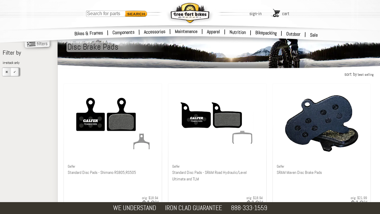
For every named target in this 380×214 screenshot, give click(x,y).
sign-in (255, 13)
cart (285, 13)
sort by (358, 74)
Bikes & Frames (89, 33)
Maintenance (186, 31)
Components (124, 32)
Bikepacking (266, 32)
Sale (314, 35)
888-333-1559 (249, 208)
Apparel (213, 32)
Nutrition (237, 32)
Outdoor (293, 34)
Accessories (154, 31)
